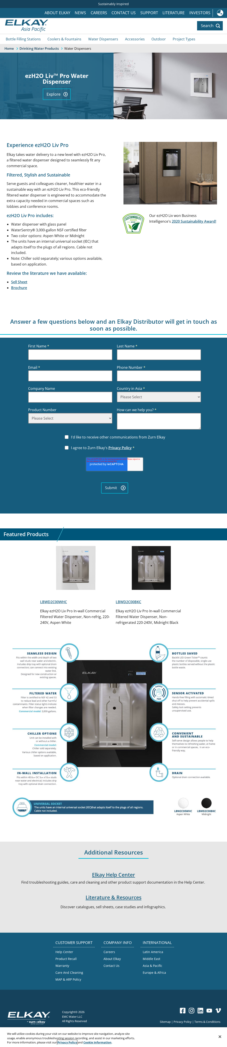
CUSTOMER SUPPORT (73, 942)
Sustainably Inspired (113, 4)
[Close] (220, 1036)
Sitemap (165, 1021)
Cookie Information (97, 1042)
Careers (99, 13)
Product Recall (66, 958)
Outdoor (158, 39)
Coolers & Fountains (64, 39)
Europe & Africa (154, 972)
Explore (54, 94)
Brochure (19, 287)
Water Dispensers (103, 39)
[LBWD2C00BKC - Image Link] (151, 568)
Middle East (151, 958)
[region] (113, 1037)
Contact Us (124, 13)
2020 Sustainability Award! (194, 221)
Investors (199, 13)
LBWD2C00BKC (128, 601)
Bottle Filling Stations (23, 39)
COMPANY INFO (118, 942)
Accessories (135, 39)
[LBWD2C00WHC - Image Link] (75, 568)
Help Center (64, 952)
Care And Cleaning (69, 972)
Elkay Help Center (113, 874)
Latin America (153, 952)
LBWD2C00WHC (53, 601)
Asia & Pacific (152, 965)
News (80, 13)
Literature (173, 13)
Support (149, 13)
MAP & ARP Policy (68, 979)
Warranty (62, 965)
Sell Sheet (19, 282)
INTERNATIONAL (157, 942)
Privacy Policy (120, 447)
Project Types (184, 39)
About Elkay (57, 13)
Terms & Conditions (207, 1021)
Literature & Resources (113, 897)
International (220, 13)
